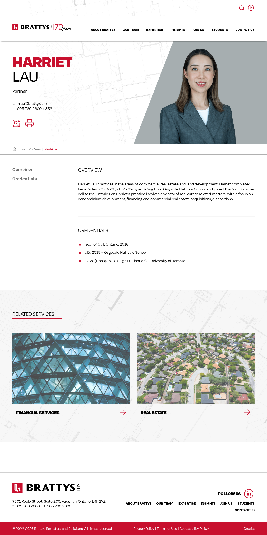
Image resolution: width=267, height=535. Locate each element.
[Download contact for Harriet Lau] (16, 123)
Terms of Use (167, 528)
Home (21, 149)
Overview (22, 169)
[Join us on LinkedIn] (250, 6)
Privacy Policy (144, 528)
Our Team (131, 29)
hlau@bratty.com (32, 103)
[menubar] (173, 30)
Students (220, 29)
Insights (178, 29)
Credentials (24, 178)
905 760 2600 (27, 506)
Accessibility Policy (194, 528)
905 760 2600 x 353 (34, 108)
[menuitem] (103, 30)
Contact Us (245, 29)
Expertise (154, 29)
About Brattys (103, 29)
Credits (249, 528)
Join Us (198, 29)
